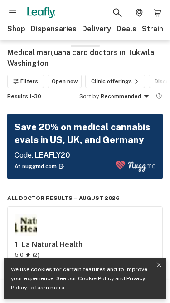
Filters (29, 81)
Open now (65, 81)
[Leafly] (41, 12)
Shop (16, 29)
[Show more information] (159, 95)
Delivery (96, 29)
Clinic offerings (111, 81)
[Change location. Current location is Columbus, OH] (139, 12)
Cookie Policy (96, 278)
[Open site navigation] (12, 12)
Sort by (89, 96)
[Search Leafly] (117, 12)
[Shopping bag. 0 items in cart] (157, 12)
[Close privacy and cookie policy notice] (159, 264)
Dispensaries (54, 29)
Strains (154, 29)
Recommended (121, 96)
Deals (126, 29)
